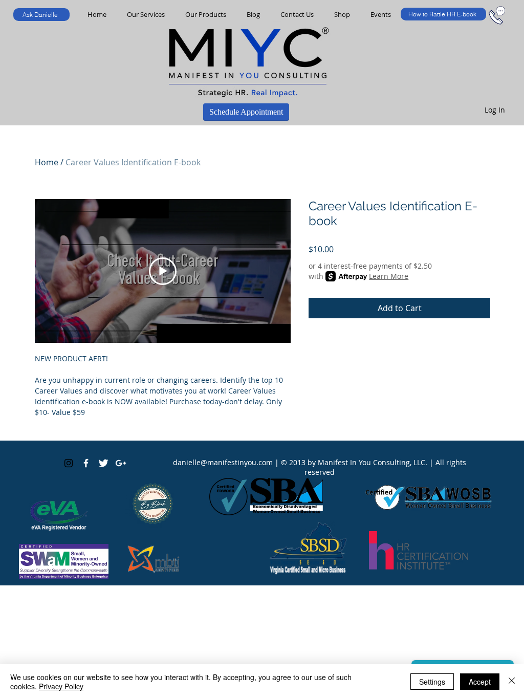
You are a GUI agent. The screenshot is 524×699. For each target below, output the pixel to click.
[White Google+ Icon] (120, 463)
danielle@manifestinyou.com (223, 462)
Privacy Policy (61, 686)
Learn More (388, 276)
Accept (480, 681)
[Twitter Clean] (103, 463)
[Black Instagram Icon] (68, 463)
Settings (432, 681)
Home (46, 162)
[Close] (512, 681)
